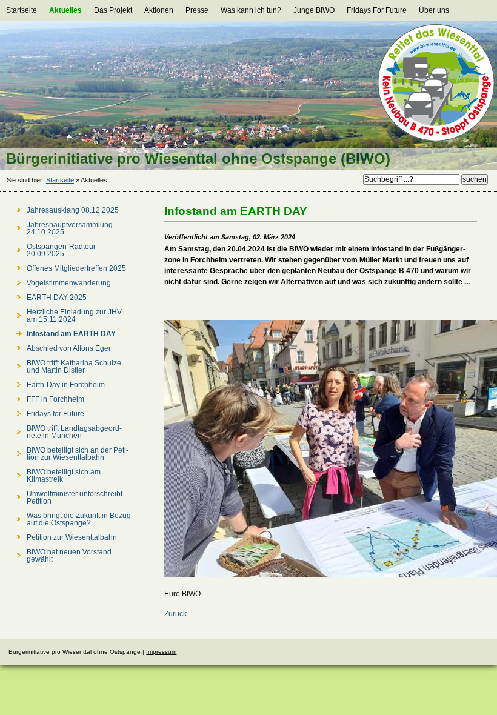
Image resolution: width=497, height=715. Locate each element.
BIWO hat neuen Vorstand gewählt (69, 556)
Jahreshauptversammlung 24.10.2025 (70, 228)
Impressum (161, 651)
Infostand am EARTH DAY (71, 334)
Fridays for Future (55, 414)
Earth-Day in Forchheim (66, 385)
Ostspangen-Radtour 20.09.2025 (61, 250)
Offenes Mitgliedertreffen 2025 (76, 268)
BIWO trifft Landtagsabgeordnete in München (74, 432)
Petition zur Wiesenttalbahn (72, 537)
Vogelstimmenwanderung (69, 283)
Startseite (60, 180)
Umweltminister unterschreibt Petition (74, 497)
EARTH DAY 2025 (57, 297)
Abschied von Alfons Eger (69, 348)
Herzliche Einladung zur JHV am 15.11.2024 (74, 316)
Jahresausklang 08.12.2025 (73, 210)
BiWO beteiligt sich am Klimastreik (64, 476)
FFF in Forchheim (55, 399)
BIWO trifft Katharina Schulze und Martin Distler (74, 366)
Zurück (175, 614)
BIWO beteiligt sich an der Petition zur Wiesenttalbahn (77, 454)
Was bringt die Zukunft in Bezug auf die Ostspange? (79, 519)
